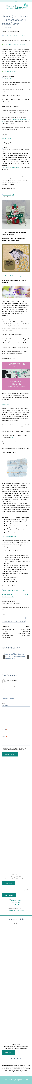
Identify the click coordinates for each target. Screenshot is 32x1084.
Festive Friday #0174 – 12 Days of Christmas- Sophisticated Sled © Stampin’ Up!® (8, 632)
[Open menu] (16, 1)
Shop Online (20, 910)
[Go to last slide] (4, 657)
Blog (16, 926)
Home (16, 923)
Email (4, 737)
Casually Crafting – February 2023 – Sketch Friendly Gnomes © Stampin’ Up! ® (15, 656)
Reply (4, 690)
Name (4, 729)
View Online (11, 910)
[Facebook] (11, 1058)
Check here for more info (9, 536)
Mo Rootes (11, 680)
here (11, 437)
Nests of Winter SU (7, 621)
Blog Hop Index (6, 138)
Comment (5, 705)
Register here (5, 404)
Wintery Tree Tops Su (19, 621)
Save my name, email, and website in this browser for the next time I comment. (14, 748)
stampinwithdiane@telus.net (11, 167)
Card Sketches (6, 12)
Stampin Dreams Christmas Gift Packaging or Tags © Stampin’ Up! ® (24, 631)
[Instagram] (14, 1058)
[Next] (28, 657)
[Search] (27, 889)
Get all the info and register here (16, 276)
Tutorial (13, 12)
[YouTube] (17, 1058)
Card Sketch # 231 (7, 618)
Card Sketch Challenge (19, 618)
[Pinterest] (20, 1058)
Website (4, 744)
